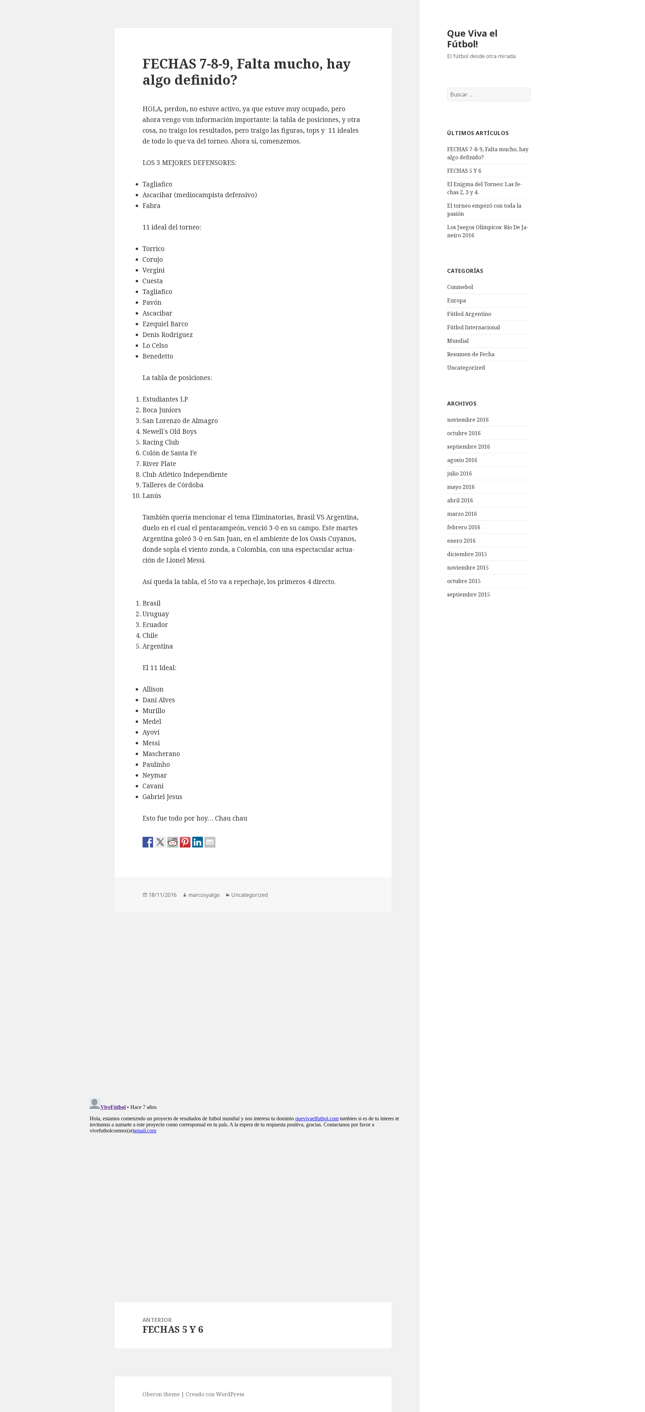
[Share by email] (210, 842)
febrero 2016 (463, 527)
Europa (456, 300)
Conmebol (460, 287)
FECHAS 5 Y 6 (464, 170)
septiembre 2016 (468, 446)
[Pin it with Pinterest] (185, 842)
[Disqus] (253, 997)
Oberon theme (161, 1394)
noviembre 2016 (468, 419)
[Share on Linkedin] (197, 842)
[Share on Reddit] (172, 842)
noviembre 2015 (468, 567)
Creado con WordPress (215, 1394)
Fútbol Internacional (473, 327)
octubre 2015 (464, 581)
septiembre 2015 (468, 594)
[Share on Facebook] (147, 842)
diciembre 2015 (467, 554)
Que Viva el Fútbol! (472, 38)
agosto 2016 (462, 460)
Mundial (458, 340)
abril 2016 (460, 500)
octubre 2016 (464, 433)
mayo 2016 (461, 487)
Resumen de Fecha (470, 354)
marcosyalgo (204, 895)
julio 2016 (459, 473)
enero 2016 (461, 540)
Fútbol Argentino (469, 314)
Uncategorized (466, 367)
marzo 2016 (462, 513)
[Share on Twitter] (160, 842)
